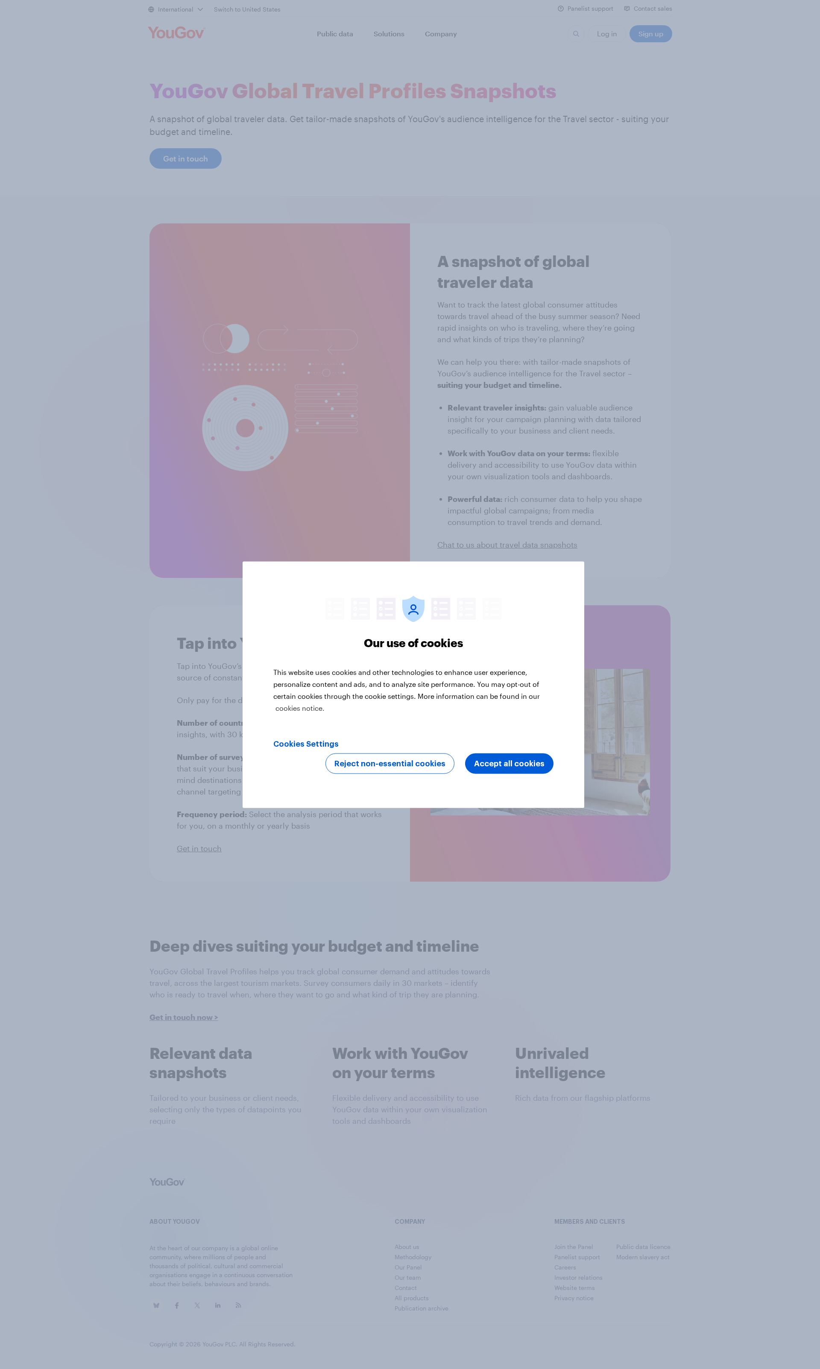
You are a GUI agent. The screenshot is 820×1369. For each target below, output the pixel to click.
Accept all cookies (509, 763)
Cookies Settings (306, 744)
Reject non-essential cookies (389, 763)
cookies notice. (300, 708)
